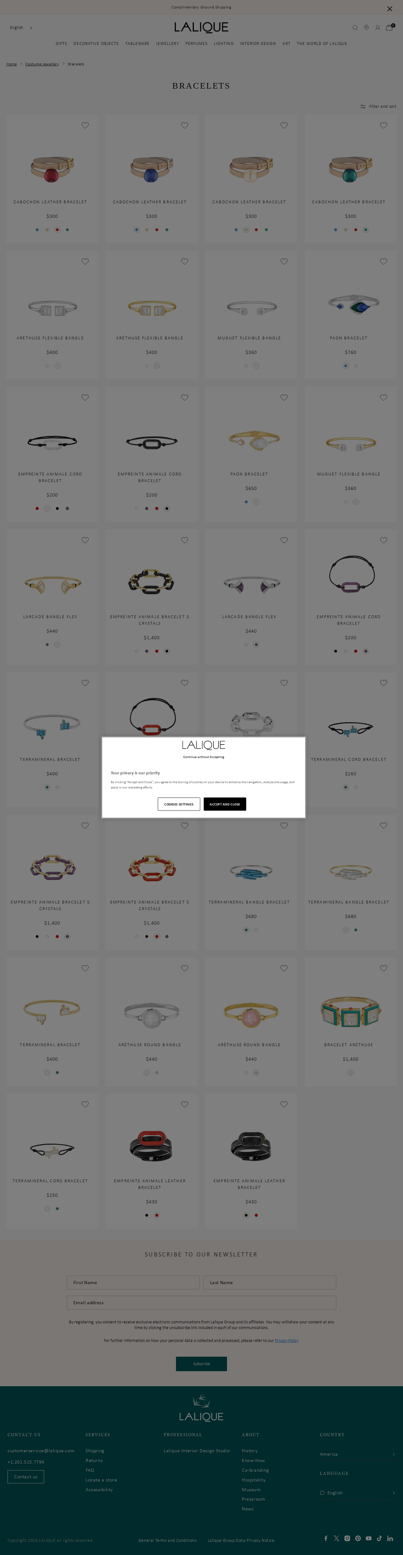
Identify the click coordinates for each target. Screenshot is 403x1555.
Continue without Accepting (203, 757)
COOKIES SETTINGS (178, 803)
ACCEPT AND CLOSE (225, 803)
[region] (203, 778)
